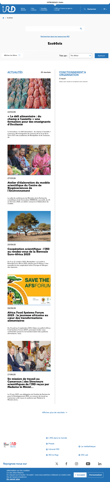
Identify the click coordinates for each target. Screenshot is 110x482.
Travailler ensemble (44, 9)
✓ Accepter (80, 475)
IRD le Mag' (53, 455)
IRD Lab (84, 455)
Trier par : (63, 56)
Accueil (3, 17)
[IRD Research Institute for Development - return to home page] (10, 444)
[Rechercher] (81, 28)
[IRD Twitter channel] (56, 463)
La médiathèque (88, 446)
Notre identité (23, 9)
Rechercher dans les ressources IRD (55, 36)
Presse (51, 444)
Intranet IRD (53, 449)
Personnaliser (95, 475)
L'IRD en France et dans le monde (63, 9)
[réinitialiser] (76, 28)
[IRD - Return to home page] (9, 9)
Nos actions (33, 9)
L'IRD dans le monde (57, 438)
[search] (93, 9)
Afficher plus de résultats (53, 412)
